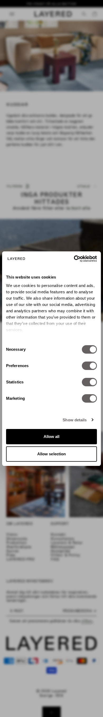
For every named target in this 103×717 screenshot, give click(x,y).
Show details (75, 420)
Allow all (52, 436)
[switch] (89, 366)
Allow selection (51, 454)
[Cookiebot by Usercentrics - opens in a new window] (74, 258)
